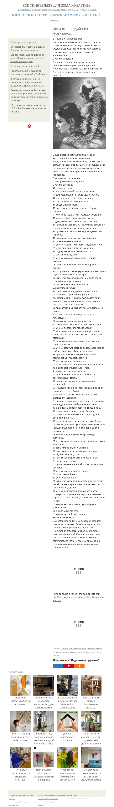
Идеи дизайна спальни (75, 652)
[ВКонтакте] (58, 666)
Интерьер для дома (34, 15)
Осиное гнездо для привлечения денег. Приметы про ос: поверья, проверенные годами (27, 58)
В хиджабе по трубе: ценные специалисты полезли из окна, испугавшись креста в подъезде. (27, 82)
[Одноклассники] (79, 666)
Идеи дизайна (92, 15)
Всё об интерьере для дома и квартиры (57, 5)
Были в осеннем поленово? (24, 66)
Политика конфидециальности (48, 799)
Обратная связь (72, 795)
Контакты (41, 795)
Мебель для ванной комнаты (91, 648)
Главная (15, 15)
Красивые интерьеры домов (71, 648)
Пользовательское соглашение (55, 795)
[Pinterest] (68, 666)
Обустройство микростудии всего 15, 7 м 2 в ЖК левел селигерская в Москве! (28, 108)
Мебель (55, 20)
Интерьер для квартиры (65, 15)
